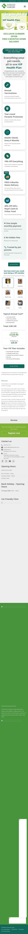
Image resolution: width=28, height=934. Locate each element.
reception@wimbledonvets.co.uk (11, 447)
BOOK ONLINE (24, 1)
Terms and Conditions (5, 929)
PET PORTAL (19, 1)
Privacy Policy (14, 929)
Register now (14, 433)
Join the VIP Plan (14, 264)
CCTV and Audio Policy (5, 931)
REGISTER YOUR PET (12, 1)
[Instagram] (6, 461)
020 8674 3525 (7, 449)
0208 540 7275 (7, 445)
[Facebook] (2, 461)
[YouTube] (10, 461)
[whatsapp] (13, 461)
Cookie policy (21, 929)
